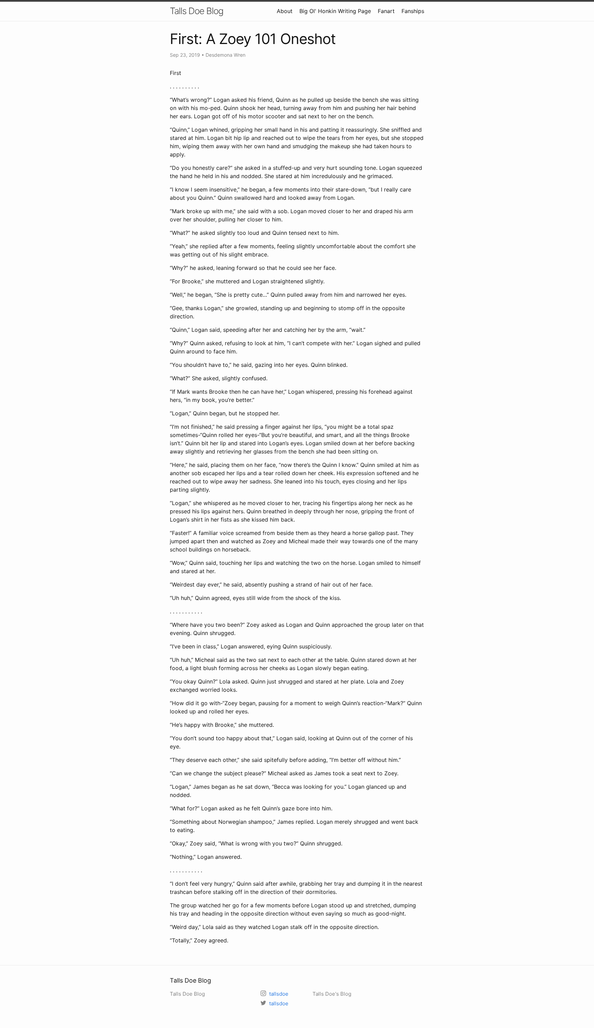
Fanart (386, 11)
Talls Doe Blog (196, 11)
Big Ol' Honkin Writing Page (335, 11)
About (285, 11)
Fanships (413, 11)
